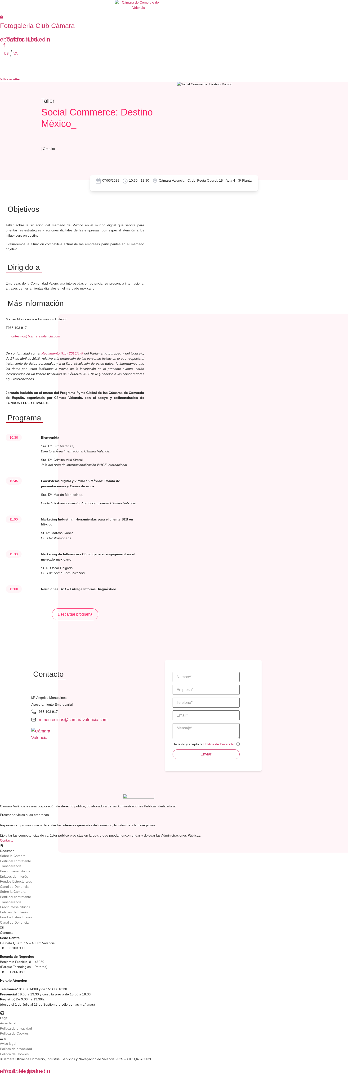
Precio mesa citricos (15, 871)
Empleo (196, 67)
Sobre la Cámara (13, 856)
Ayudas (233, 67)
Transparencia (11, 866)
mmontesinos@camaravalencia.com (33, 336)
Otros (269, 67)
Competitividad (102, 67)
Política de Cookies (14, 1033)
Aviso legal (8, 1023)
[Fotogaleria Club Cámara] (1, 17)
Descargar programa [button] (75, 614)
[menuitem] (6, 53)
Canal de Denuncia (14, 886)
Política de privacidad (16, 1028)
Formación (57, 67)
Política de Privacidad (219, 744)
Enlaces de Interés (14, 876)
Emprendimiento (152, 67)
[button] (137, 1038)
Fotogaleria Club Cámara (37, 25)
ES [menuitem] (6, 53)
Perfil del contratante (15, 861)
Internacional (13, 67)
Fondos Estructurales (16, 881)
